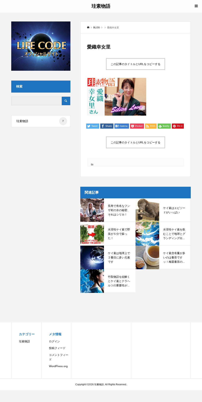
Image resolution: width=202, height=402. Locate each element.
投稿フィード (57, 348)
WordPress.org (58, 366)
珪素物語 (101, 6)
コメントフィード (58, 357)
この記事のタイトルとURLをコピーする (135, 64)
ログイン (54, 341)
